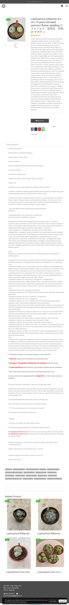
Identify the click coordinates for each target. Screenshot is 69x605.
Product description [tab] (12, 145)
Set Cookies (53, 601)
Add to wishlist (36, 126)
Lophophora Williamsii (54, 134)
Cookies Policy (23, 602)
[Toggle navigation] (67, 6)
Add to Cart (40, 120)
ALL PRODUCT (43, 134)
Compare (48, 126)
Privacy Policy (12, 602)
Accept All (63, 601)
